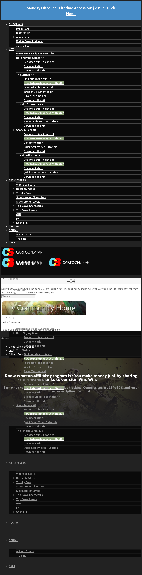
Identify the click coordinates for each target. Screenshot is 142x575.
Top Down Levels (26, 210)
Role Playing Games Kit (30, 57)
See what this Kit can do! (39, 62)
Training (21, 238)
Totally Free (23, 193)
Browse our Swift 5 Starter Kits (35, 53)
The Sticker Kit (25, 74)
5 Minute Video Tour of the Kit (42, 121)
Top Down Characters (29, 206)
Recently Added (26, 189)
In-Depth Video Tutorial (38, 87)
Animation (22, 37)
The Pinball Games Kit (29, 155)
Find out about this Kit (38, 79)
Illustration (23, 33)
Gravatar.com (52, 329)
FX (17, 218)
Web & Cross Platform (29, 41)
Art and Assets (25, 234)
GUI (18, 214)
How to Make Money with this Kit (44, 83)
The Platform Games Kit (31, 104)
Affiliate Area (16, 354)
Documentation (33, 66)
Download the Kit (34, 70)
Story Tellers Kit (26, 130)
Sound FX (22, 223)
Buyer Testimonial (35, 96)
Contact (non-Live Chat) (21, 346)
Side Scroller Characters (31, 197)
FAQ (11, 350)
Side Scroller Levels (28, 201)
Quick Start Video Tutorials (40, 147)
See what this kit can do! (39, 108)
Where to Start (25, 184)
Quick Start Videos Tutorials (41, 172)
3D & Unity (22, 45)
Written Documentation (38, 91)
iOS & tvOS (22, 28)
